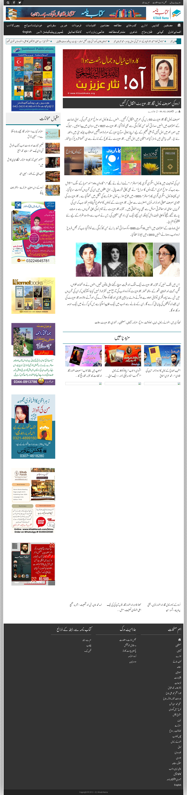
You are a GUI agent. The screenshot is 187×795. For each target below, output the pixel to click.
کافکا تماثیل (75, 32)
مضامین (104, 26)
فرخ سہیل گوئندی (175, 709)
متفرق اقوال (177, 715)
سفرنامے (51, 26)
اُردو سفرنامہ (132, 656)
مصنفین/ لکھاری (118, 322)
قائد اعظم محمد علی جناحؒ (173, 693)
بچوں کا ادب (13, 26)
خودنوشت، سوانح (145, 322)
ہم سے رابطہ (146, 2)
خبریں (63, 26)
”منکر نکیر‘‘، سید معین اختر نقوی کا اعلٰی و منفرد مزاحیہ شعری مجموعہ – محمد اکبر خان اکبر (52, 41)
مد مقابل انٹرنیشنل (130, 645)
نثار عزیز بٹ (105, 322)
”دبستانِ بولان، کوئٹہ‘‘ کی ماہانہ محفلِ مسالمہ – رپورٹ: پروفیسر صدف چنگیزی (111, 41)
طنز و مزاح (147, 32)
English (27, 32)
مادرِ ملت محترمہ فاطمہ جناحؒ (172, 699)
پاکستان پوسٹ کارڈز (129, 651)
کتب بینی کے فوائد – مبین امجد (31, 174)
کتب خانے (131, 26)
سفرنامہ (135, 322)
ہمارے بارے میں (175, 2)
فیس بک (87, 651)
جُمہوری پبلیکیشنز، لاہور (49, 32)
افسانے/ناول (174, 32)
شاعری (133, 32)
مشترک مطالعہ (117, 32)
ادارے (144, 26)
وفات (97, 322)
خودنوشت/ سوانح (33, 26)
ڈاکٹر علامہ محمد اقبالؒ (174, 688)
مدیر (176, 111)
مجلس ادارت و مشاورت (160, 2)
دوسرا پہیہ (132, 662)
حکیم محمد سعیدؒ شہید (175, 704)
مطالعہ (117, 26)
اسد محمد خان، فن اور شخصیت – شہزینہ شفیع (86, 605)
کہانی (160, 32)
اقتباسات (91, 26)
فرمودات (76, 26)
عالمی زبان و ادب (95, 32)
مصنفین (168, 26)
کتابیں (155, 26)
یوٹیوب (88, 645)
